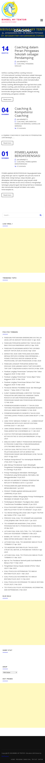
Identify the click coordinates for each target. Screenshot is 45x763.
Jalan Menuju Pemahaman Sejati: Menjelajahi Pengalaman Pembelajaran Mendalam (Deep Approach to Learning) (23, 467)
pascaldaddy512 (22, 61)
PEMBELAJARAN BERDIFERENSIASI (27, 154)
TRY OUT (34, 759)
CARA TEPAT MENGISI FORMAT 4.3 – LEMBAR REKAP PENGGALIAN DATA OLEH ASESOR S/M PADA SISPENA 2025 (23, 423)
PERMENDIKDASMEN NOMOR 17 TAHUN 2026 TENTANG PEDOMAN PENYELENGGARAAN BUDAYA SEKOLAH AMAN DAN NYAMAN (23, 407)
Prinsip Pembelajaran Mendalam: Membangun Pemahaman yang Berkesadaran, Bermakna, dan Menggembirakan (21, 475)
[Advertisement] (22, 250)
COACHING (21, 64)
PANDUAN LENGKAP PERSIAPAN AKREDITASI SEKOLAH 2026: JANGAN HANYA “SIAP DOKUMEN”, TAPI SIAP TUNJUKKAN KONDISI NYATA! (22, 366)
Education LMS (30, 753)
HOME (13, 759)
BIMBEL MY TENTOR (14, 19)
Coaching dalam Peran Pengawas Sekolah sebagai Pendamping (27, 52)
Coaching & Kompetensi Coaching (24, 112)
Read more (7, 99)
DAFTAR (40, 759)
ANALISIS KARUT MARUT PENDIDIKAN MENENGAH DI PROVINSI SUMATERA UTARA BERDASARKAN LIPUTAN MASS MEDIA (23, 444)
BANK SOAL (27, 759)
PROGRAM (19, 759)
